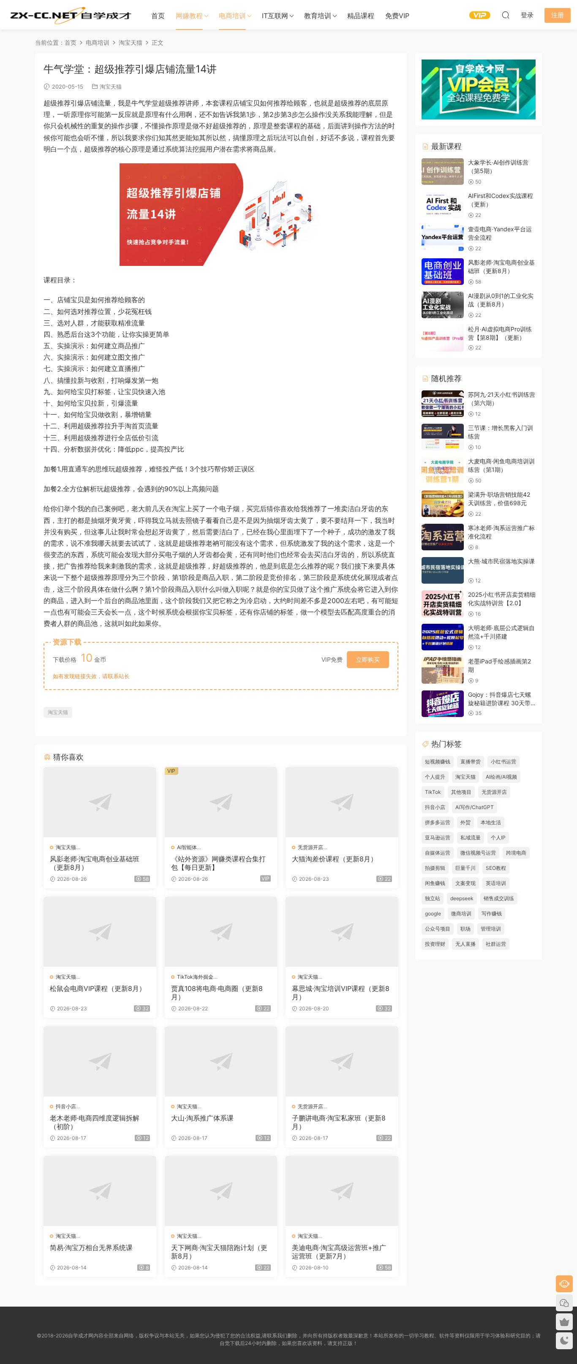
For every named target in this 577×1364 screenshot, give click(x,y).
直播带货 (470, 761)
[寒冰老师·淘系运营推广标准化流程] (443, 537)
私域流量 (470, 837)
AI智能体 (187, 847)
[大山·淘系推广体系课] (221, 1061)
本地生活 (491, 822)
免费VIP (397, 15)
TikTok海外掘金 (195, 977)
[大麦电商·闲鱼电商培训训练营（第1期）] (443, 470)
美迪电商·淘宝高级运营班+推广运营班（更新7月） (339, 1251)
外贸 (465, 822)
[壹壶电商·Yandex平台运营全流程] (443, 238)
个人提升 (435, 777)
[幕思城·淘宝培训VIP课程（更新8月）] (342, 932)
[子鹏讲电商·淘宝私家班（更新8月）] (342, 1061)
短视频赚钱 (437, 761)
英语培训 (496, 883)
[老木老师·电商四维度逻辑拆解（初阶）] (100, 1061)
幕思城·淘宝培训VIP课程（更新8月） (340, 992)
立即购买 (368, 659)
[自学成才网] (69, 15)
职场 (465, 929)
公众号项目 (437, 929)
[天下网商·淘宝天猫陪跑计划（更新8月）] (221, 1191)
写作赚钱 (492, 913)
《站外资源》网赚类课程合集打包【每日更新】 (218, 863)
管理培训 (491, 929)
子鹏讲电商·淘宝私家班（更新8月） (339, 1122)
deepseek (462, 898)
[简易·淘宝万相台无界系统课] (100, 1191)
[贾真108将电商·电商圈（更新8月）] (221, 932)
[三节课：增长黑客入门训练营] (443, 437)
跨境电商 (516, 853)
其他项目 (461, 792)
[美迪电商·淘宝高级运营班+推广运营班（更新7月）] (342, 1191)
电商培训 (232, 15)
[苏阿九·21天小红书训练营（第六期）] (443, 403)
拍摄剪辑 (435, 868)
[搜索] (505, 15)
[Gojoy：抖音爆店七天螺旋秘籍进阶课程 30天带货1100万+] (443, 703)
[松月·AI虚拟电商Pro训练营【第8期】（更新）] (443, 338)
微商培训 (461, 913)
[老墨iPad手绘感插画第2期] (443, 670)
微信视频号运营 (478, 853)
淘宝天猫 (111, 86)
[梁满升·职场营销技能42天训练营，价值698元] (443, 503)
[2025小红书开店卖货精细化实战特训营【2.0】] (443, 603)
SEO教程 (496, 868)
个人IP (498, 837)
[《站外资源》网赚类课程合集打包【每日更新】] (221, 802)
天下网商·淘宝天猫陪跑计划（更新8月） (219, 1251)
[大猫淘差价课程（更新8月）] (342, 802)
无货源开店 (310, 847)
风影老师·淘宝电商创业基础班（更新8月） (94, 863)
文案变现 (465, 883)
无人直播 (465, 944)
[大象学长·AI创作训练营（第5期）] (443, 171)
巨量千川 (465, 868)
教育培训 (317, 15)
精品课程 (360, 15)
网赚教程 (189, 15)
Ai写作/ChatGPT (474, 807)
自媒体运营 (437, 853)
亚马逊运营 (437, 837)
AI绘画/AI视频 (501, 777)
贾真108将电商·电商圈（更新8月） (217, 992)
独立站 (432, 898)
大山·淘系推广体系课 (202, 1118)
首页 (158, 15)
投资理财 (435, 944)
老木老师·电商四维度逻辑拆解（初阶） (94, 1122)
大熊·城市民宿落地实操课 (501, 561)
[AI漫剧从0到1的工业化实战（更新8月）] (443, 305)
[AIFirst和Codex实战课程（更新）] (443, 205)
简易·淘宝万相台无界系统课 (91, 1247)
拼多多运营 (437, 822)
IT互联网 (275, 15)
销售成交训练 (499, 898)
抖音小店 (66, 1106)
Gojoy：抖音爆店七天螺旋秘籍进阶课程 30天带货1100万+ (499, 702)
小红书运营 (503, 761)
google (433, 913)
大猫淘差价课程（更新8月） (334, 859)
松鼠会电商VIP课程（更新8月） (98, 988)
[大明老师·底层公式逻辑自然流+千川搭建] (443, 637)
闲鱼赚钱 (435, 883)
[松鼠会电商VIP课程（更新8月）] (100, 932)
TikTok (433, 792)
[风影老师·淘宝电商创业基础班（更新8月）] (100, 802)
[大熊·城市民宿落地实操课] (443, 570)
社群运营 (496, 944)
